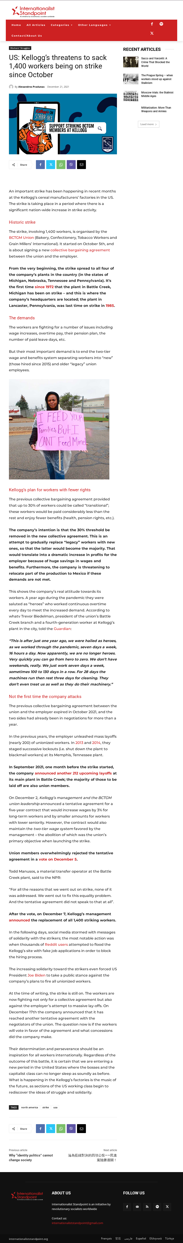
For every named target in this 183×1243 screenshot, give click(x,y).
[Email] (81, 164)
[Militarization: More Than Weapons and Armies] (130, 111)
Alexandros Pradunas (31, 86)
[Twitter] (152, 33)
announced (19, 920)
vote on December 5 (58, 859)
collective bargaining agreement (80, 250)
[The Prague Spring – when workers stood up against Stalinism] (130, 79)
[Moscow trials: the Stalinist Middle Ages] (130, 96)
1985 (110, 306)
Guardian (62, 629)
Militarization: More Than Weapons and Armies (156, 109)
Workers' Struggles (20, 48)
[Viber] (71, 164)
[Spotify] (161, 24)
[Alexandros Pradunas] (12, 87)
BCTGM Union (21, 237)
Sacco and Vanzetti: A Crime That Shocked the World (155, 62)
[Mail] (137, 1207)
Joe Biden (37, 975)
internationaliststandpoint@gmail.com (77, 1223)
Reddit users (56, 944)
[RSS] (147, 1207)
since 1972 (44, 287)
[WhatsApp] (60, 164)
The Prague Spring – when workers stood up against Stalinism (157, 79)
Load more (147, 124)
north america (29, 1107)
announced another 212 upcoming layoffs (73, 773)
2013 (79, 743)
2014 (96, 743)
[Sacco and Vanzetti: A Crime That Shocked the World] (130, 62)
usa (55, 1107)
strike (45, 1107)
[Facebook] (152, 24)
